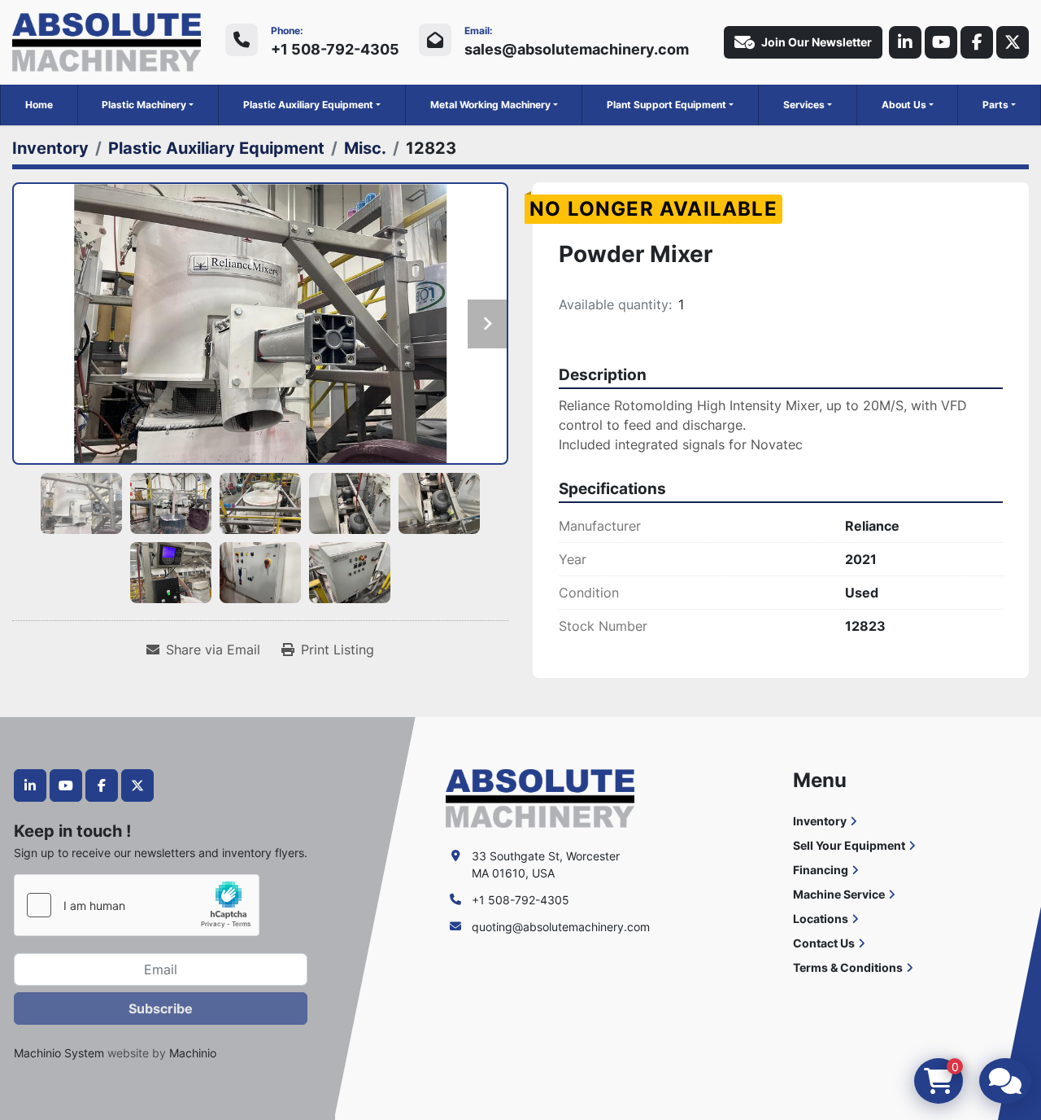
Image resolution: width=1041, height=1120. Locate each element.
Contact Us (824, 943)
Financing (820, 870)
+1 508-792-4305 (335, 49)
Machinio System (59, 1053)
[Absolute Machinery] (540, 797)
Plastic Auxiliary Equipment (308, 104)
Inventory (820, 821)
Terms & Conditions (848, 967)
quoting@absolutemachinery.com (561, 927)
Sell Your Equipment (849, 845)
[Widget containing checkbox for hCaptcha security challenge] (136, 905)
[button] (148, 105)
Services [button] (804, 104)
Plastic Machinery (144, 104)
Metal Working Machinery (490, 104)
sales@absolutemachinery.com (576, 49)
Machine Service (839, 894)
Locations (820, 918)
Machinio (192, 1053)
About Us (904, 104)
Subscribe (160, 1008)
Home (39, 104)
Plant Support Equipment (666, 104)
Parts (995, 104)
